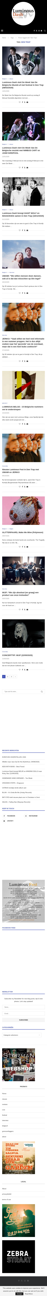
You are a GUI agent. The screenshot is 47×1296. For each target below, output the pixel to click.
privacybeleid (6, 1194)
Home (4, 38)
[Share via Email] (27, 102)
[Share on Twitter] (24, 102)
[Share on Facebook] (22, 102)
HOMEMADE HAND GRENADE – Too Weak (17, 778)
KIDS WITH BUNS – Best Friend (13, 766)
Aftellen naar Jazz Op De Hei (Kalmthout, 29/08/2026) (20, 762)
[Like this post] (19, 102)
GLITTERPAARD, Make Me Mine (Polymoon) (22, 532)
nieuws (4, 1099)
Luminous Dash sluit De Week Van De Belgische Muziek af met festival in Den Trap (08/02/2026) (23, 85)
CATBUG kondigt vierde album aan (14, 788)
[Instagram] (39, 31)
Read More (29, 1294)
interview (5, 1120)
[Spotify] (41, 31)
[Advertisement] (23, 721)
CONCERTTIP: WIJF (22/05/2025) (17, 655)
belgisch (5, 1126)
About (4, 1189)
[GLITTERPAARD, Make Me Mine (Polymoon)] (23, 510)
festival (4, 1115)
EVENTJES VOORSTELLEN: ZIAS (14, 757)
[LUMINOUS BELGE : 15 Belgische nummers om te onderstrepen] (23, 385)
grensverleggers (7, 1131)
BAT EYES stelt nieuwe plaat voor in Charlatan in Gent (21, 797)
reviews (4, 1104)
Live (3, 1110)
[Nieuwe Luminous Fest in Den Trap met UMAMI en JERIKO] (23, 448)
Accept (19, 1294)
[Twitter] (36, 31)
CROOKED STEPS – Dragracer (13, 783)
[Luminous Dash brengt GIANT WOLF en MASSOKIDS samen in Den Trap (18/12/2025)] (23, 191)
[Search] (45, 31)
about (4, 1136)
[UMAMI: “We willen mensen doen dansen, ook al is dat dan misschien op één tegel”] (23, 254)
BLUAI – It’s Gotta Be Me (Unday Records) (17, 792)
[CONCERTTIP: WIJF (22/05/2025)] (23, 633)
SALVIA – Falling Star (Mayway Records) (16, 802)
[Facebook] (34, 31)
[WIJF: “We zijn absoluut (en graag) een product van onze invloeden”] (23, 571)
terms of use (6, 1199)
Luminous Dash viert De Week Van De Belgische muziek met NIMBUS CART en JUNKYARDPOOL (21, 150)
